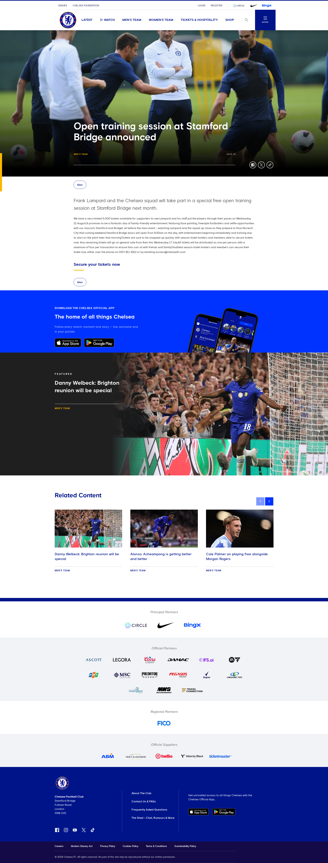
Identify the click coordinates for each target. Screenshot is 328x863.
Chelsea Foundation (86, 5)
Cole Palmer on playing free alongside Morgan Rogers (237, 556)
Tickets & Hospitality (199, 20)
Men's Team (131, 20)
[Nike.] (253, 5)
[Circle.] (240, 5)
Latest (86, 20)
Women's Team (161, 20)
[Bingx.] (266, 5)
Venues (62, 5)
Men (80, 185)
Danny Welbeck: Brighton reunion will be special (87, 556)
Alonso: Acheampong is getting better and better (161, 556)
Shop (229, 20)
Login (201, 5)
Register (216, 5)
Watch (109, 20)
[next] (269, 501)
